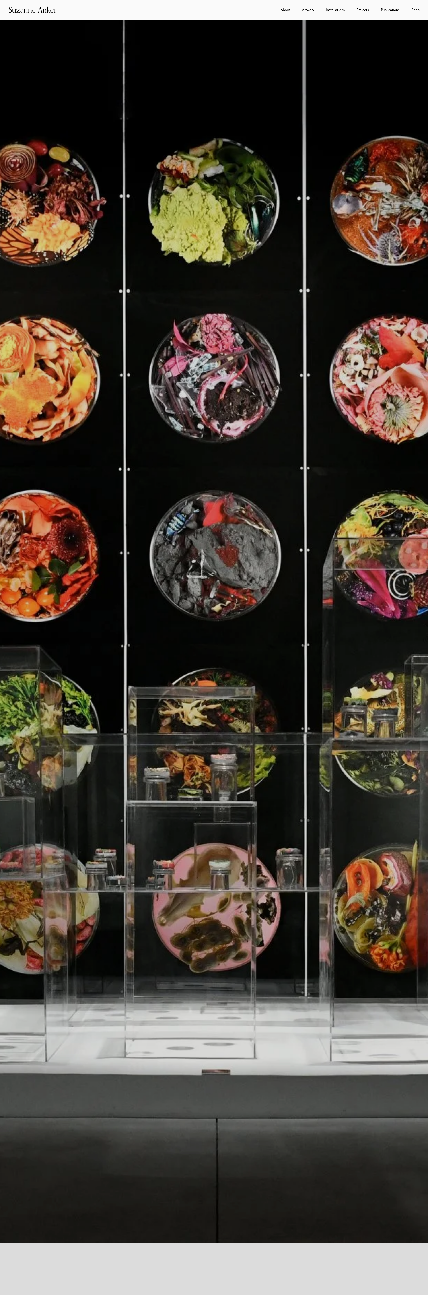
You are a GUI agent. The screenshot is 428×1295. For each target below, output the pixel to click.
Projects (363, 10)
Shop (416, 10)
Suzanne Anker (32, 9)
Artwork (308, 10)
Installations (335, 10)
